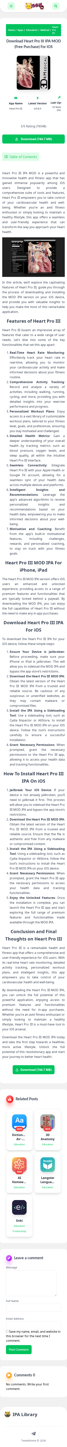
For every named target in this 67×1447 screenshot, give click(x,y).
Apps (20, 30)
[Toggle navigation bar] (11, 6)
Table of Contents (23, 156)
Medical (44, 30)
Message (11, 1267)
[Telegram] (33, 1433)
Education (31, 30)
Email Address (15, 1318)
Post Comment (19, 1349)
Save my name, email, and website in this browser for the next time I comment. (33, 1336)
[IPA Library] (33, 6)
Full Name (12, 1301)
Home (11, 30)
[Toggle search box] (56, 6)
